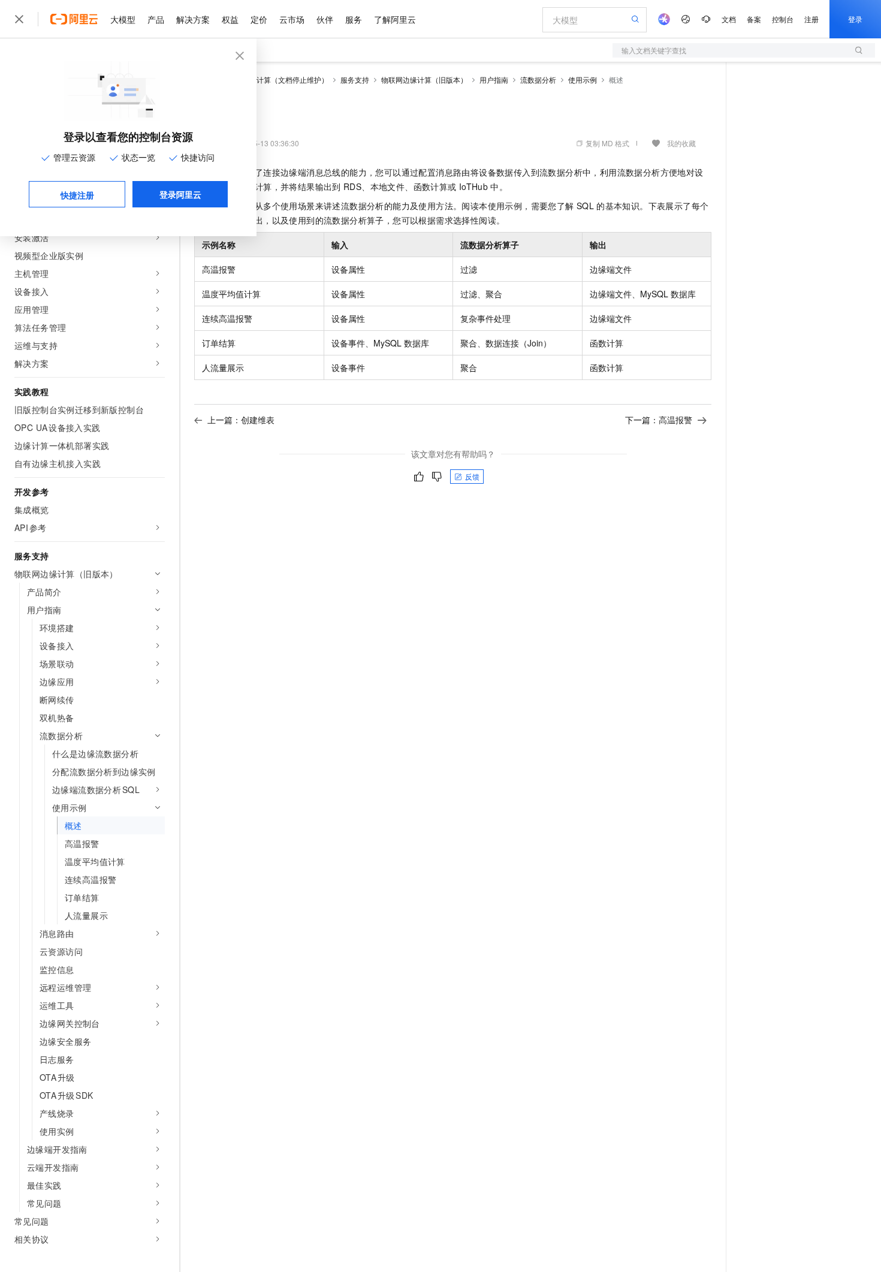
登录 (855, 19)
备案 (754, 19)
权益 (230, 19)
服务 (353, 19)
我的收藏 (681, 143)
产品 (155, 19)
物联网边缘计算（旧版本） (424, 79)
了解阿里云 (395, 19)
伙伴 (324, 19)
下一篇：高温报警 (658, 420)
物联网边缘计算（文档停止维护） (274, 79)
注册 (811, 19)
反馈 (472, 476)
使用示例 (582, 79)
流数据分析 (538, 79)
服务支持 (354, 79)
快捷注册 (77, 195)
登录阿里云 (180, 194)
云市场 (291, 19)
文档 (729, 19)
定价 (259, 19)
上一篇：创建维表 (240, 420)
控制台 (782, 19)
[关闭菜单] (19, 19)
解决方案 (193, 19)
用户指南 (493, 79)
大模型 (122, 19)
